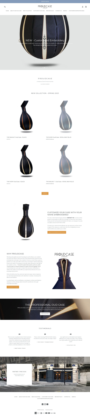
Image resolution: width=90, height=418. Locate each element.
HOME (7, 10)
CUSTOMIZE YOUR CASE (39, 10)
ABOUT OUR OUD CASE (15, 10)
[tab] (42, 67)
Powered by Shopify (48, 409)
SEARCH (65, 10)
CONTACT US (58, 10)
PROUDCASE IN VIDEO (13, 287)
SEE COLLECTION (45, 313)
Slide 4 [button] (47, 67)
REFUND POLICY (50, 10)
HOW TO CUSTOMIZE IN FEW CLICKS (57, 232)
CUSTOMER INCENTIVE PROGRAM (76, 10)
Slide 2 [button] (44, 67)
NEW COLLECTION (27, 10)
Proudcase (42, 409)
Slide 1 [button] (42, 67)
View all (45, 193)
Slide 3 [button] (45, 67)
